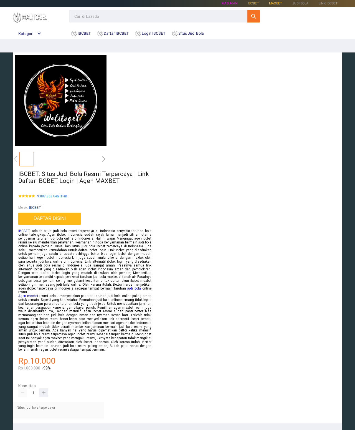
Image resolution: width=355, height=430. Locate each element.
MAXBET (275, 3)
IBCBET (35, 208)
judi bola (134, 288)
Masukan (230, 3)
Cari (253, 16)
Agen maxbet (28, 296)
